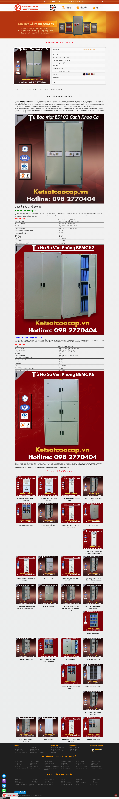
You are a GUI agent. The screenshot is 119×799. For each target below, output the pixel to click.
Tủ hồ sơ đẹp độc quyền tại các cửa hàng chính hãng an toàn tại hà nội (70, 608)
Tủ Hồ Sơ (17, 747)
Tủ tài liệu (62, 779)
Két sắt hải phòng (34, 761)
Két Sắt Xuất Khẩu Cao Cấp (57, 750)
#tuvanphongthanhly (31, 467)
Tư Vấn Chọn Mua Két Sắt (52, 766)
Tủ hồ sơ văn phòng (65, 782)
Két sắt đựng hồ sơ (35, 768)
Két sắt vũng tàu (80, 761)
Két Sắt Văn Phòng (55, 749)
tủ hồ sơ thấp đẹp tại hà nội (26, 525)
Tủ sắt (92, 781)
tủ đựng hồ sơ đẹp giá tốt (93, 739)
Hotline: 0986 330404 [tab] (56, 90)
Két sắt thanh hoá (95, 761)
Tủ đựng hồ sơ (33, 782)
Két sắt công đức (34, 766)
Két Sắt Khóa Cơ (64, 766)
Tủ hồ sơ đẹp (18, 779)
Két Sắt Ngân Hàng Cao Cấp (37, 752)
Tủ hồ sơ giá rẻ (49, 782)
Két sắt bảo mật (49, 765)
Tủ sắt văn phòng (49, 779)
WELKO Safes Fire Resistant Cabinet (87, 464)
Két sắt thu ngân (19, 766)
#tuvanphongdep (41, 467)
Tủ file (77, 781)
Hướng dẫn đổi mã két (74, 1)
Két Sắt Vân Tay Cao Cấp (36, 750)
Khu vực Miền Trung (75, 749)
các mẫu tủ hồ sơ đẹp (48, 606)
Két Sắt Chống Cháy (19, 750)
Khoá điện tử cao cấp (96, 768)
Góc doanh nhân (63, 1)
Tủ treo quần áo (34, 781)
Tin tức (84, 1)
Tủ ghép (47, 781)
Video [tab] (40, 90)
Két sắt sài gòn (18, 761)
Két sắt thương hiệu (81, 765)
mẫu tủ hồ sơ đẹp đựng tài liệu (93, 686)
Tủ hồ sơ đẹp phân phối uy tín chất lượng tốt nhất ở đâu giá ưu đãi (93, 580)
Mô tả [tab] (34, 90)
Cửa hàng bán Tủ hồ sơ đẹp (93, 659)
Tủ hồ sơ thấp (33, 779)
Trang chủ (47, 1)
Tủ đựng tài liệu (19, 782)
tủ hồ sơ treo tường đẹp (93, 633)
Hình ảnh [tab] (28, 90)
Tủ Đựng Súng (33, 747)
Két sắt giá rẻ (94, 763)
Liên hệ (98, 1)
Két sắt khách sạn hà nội (66, 761)
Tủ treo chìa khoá (95, 779)
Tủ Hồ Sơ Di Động (49, 784)
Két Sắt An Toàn (18, 749)
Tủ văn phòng (94, 782)
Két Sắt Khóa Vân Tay (81, 766)
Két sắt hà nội (33, 763)
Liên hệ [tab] (47, 90)
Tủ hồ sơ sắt (79, 779)
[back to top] (115, 795)
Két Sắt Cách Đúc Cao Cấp (21, 752)
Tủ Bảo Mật (53, 752)
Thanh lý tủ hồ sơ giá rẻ (21, 784)
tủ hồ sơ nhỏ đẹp (48, 578)
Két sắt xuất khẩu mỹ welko (57, 747)
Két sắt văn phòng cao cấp (21, 768)
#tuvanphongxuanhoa (63, 467)
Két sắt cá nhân (64, 765)
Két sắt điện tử (18, 763)
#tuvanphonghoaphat (20, 467)
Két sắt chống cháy (96, 765)
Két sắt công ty (34, 765)
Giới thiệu (54, 1)
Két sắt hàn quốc (80, 763)
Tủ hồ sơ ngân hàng (81, 782)
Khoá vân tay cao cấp (81, 768)
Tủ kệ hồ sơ (94, 784)
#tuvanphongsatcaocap (52, 467)
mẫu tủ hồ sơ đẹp (48, 739)
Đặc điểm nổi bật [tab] (19, 90)
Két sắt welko (63, 763)
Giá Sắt (77, 784)
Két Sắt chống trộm (65, 768)
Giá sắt (16, 781)
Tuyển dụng (91, 1)
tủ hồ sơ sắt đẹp (70, 659)
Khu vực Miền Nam (75, 750)
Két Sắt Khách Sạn (34, 749)
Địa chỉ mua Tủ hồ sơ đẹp (26, 659)
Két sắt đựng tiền (49, 763)
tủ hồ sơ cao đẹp (93, 525)
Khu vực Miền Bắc (74, 747)
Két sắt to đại (18, 765)
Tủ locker (62, 781)
